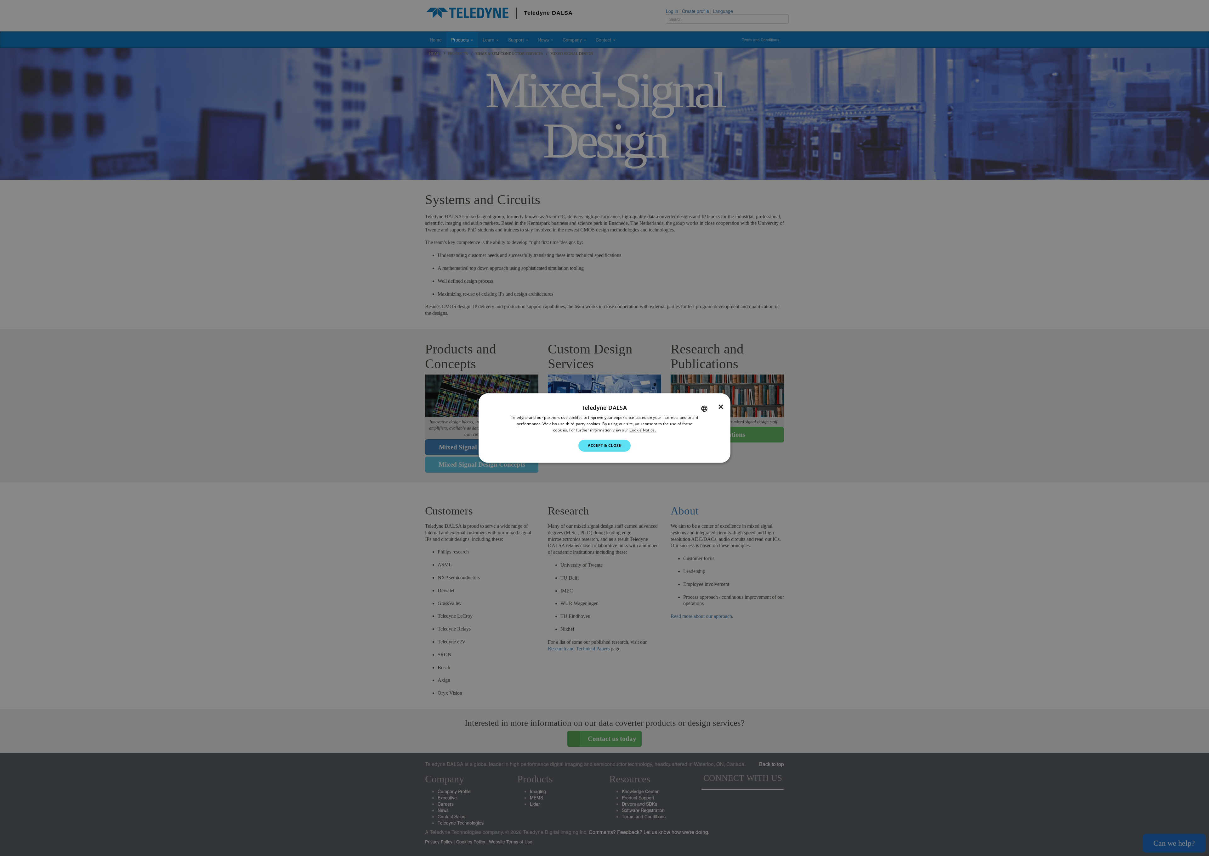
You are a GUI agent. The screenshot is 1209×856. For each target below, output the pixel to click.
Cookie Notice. (642, 430)
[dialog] (604, 428)
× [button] (721, 407)
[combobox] (704, 408)
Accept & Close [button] (604, 445)
